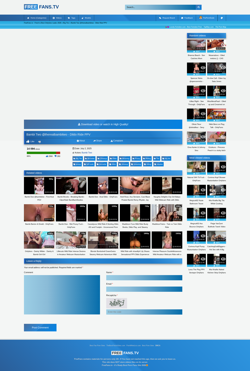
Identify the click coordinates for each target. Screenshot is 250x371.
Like (32, 141)
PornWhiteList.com (133, 346)
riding (149, 164)
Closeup (103, 158)
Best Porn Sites (148, 346)
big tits (167, 158)
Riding (148, 158)
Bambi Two (87, 153)
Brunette (91, 158)
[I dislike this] (39, 142)
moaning (137, 164)
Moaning (125, 158)
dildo (114, 164)
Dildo (115, 158)
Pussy (137, 158)
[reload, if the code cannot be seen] (116, 308)
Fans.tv (125, 353)
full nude (90, 164)
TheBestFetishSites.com (115, 346)
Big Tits (79, 158)
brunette (102, 164)
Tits (157, 158)
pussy (78, 164)
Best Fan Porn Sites (97, 346)
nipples (160, 164)
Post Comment (40, 327)
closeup (125, 164)
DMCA (157, 346)
